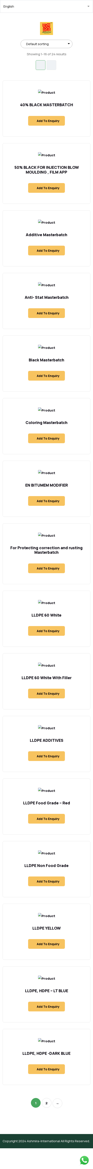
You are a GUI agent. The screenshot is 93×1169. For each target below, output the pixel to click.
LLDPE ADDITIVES (46, 740)
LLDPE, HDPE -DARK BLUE (46, 1053)
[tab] (40, 65)
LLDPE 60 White (46, 615)
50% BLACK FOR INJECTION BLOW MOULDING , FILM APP (46, 170)
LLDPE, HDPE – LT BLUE (46, 990)
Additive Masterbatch (46, 234)
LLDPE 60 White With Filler (47, 677)
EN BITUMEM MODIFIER (46, 485)
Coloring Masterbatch (46, 422)
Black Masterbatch (46, 359)
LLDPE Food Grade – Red (46, 802)
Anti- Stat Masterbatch (47, 297)
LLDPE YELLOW (46, 928)
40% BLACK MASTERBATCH (46, 104)
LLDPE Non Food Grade (46, 865)
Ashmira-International (43, 1141)
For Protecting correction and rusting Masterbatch (46, 550)
